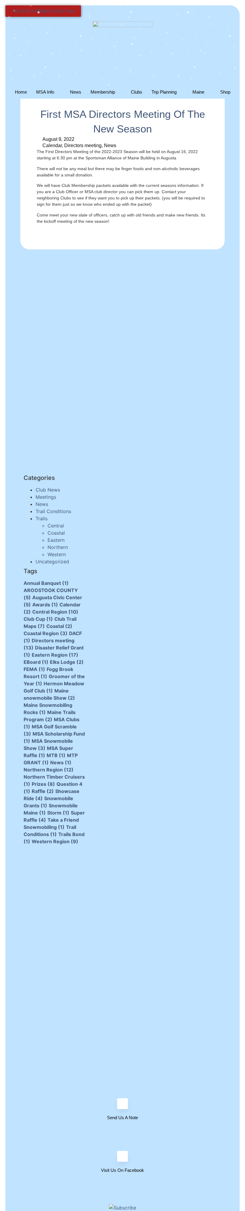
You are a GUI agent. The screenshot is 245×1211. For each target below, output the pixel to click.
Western (57, 554)
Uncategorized (52, 562)
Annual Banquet (46, 583)
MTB (56, 755)
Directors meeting (83, 145)
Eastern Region (55, 655)
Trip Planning (164, 91)
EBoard (36, 662)
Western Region (55, 841)
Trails (42, 518)
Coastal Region (46, 633)
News (75, 91)
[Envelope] (122, 1103)
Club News (48, 490)
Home (21, 91)
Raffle (43, 791)
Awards (45, 605)
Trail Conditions (53, 511)
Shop (225, 91)
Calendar (52, 145)
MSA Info (45, 91)
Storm (58, 813)
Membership (103, 91)
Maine (198, 91)
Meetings (46, 497)
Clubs (136, 91)
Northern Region (49, 770)
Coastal (56, 533)
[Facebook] (122, 1156)
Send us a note (122, 1117)
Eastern (56, 540)
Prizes (43, 784)
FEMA (34, 669)
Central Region (55, 612)
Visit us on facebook (122, 1170)
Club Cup (38, 619)
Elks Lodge (67, 662)
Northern (58, 547)
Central (56, 526)
